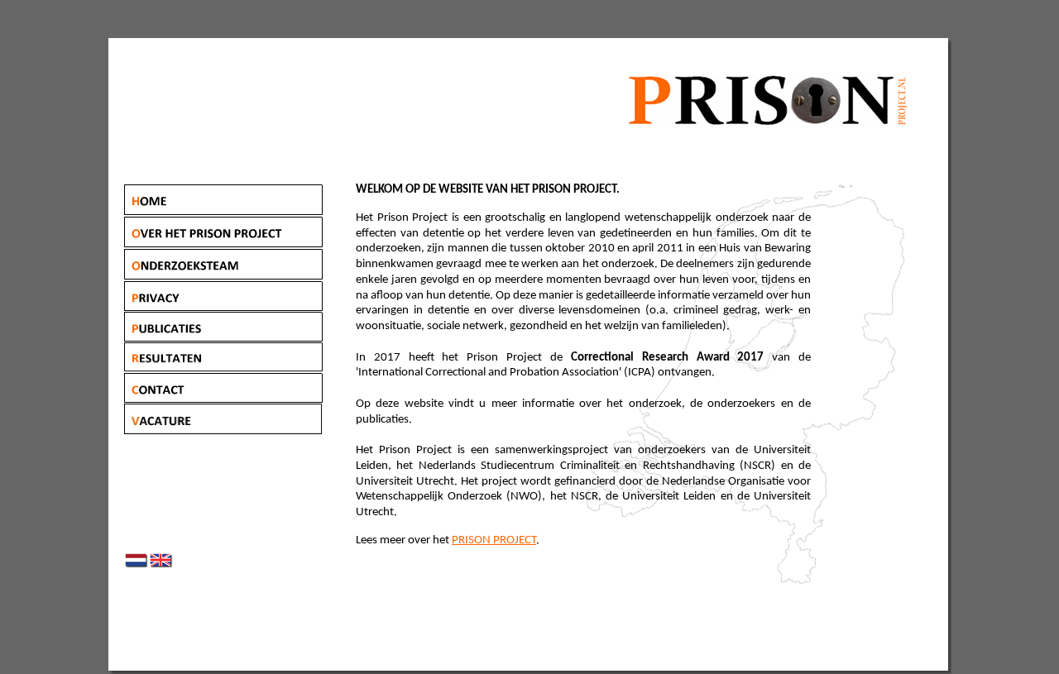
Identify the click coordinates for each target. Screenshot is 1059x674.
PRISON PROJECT (494, 540)
